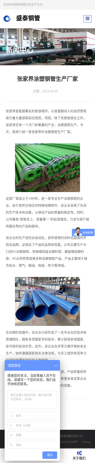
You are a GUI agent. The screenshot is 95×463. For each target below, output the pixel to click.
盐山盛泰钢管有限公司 (69, 436)
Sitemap (86, 442)
